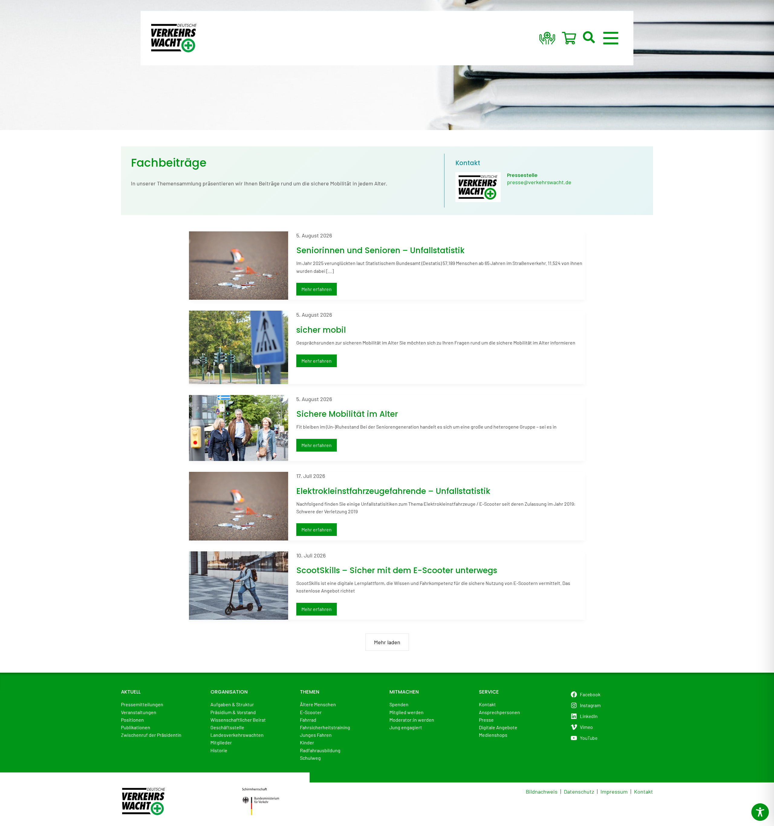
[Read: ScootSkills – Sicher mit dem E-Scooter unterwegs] (238, 584)
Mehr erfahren (316, 290)
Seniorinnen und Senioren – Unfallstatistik (380, 250)
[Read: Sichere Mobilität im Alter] (238, 427)
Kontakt (643, 791)
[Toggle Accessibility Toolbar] (760, 812)
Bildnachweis (542, 791)
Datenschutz (579, 791)
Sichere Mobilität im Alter (347, 414)
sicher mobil (321, 330)
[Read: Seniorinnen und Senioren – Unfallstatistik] (238, 264)
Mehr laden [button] (387, 642)
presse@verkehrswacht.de (539, 182)
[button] (589, 38)
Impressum (614, 791)
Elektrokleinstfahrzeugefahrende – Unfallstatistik (393, 491)
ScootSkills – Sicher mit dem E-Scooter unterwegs (396, 570)
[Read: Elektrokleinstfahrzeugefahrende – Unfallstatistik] (238, 505)
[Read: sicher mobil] (238, 346)
